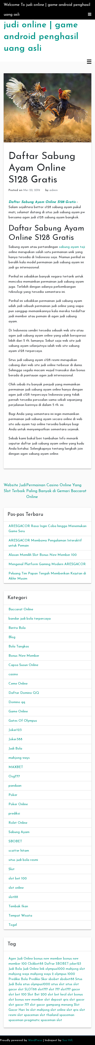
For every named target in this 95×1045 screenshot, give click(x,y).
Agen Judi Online (21, 958)
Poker (13, 795)
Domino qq (17, 702)
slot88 (13, 897)
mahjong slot (75, 969)
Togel (13, 925)
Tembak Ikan (18, 906)
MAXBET (16, 767)
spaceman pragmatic (24, 1020)
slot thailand (49, 1015)
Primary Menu (89, 62)
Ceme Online (18, 684)
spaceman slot (51, 1020)
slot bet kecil (57, 994)
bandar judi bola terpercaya (30, 619)
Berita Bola (17, 628)
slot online (16, 888)
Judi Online (31, 969)
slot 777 (54, 989)
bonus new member (48, 958)
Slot (12, 869)
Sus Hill (67, 1040)
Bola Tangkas (19, 646)
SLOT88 (31, 989)
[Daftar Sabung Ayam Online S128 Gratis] (47, 107)
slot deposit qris (56, 999)
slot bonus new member (26, 999)
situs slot (58, 984)
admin (53, 190)
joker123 (75, 963)
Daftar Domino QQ (24, 693)
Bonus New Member (24, 656)
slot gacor (77, 999)
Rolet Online (18, 823)
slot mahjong (39, 1010)
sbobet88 (67, 979)
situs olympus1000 (36, 984)
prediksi (14, 813)
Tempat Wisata (20, 916)
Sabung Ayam (19, 832)
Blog (12, 637)
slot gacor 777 (19, 1004)
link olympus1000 (52, 969)
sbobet (53, 979)
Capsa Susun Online (23, 665)
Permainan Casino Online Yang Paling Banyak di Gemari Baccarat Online (56, 491)
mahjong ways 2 (42, 974)
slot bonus (75, 994)
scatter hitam (19, 851)
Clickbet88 (35, 963)
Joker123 (15, 730)
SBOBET (15, 841)
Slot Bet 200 (37, 994)
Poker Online (18, 804)
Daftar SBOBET (56, 963)
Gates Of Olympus (23, 721)
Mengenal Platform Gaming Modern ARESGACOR (47, 564)
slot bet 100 (18, 878)
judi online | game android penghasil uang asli (41, 37)
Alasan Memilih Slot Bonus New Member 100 (43, 555)
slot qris (72, 1010)
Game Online (18, 711)
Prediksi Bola (18, 979)
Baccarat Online (21, 609)
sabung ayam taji (72, 247)
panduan (15, 786)
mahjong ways (19, 758)
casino (13, 674)
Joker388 (15, 739)
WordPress (35, 1040)
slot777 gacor (70, 989)
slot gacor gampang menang (51, 1004)
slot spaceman (28, 1015)
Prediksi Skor (38, 979)
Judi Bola (15, 748)
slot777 (43, 989)
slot (21, 989)
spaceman (66, 1015)
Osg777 (14, 776)
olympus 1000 (65, 974)
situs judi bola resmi (23, 860)
